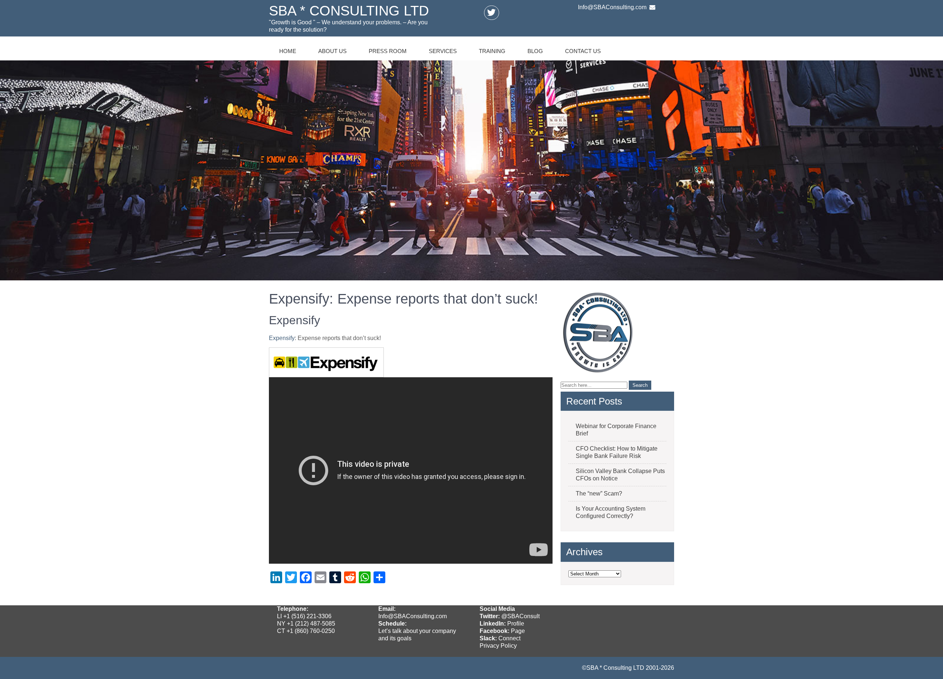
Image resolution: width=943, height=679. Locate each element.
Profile (515, 623)
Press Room (388, 51)
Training (492, 51)
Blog (535, 51)
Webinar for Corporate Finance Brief (616, 430)
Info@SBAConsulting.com (412, 616)
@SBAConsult (520, 616)
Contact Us (583, 51)
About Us (332, 51)
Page (518, 631)
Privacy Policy (498, 646)
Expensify (282, 338)
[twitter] (491, 12)
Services (443, 51)
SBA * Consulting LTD (349, 10)
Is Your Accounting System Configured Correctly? (610, 512)
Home (287, 51)
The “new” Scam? (599, 493)
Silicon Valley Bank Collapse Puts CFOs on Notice (620, 475)
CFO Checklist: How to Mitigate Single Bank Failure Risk (617, 452)
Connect (509, 638)
